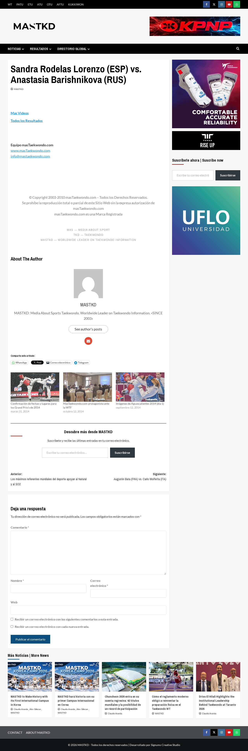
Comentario (20, 527)
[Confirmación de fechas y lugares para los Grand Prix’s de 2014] (35, 387)
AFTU (60, 4)
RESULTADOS (39, 49)
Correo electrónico (99, 583)
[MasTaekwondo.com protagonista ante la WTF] (87, 387)
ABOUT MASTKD (38, 732)
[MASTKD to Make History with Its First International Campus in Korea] (30, 677)
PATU (19, 4)
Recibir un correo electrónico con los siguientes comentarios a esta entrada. (66, 619)
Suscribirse (122, 452)
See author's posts (88, 329)
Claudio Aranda (21, 709)
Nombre (17, 580)
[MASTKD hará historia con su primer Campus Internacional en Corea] (77, 677)
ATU (39, 4)
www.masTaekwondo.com (30, 150)
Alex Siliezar (35, 709)
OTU (49, 4)
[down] (23, 49)
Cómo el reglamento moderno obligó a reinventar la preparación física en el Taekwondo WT (170, 702)
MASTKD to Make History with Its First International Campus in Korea (30, 700)
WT (10, 4)
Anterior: (49, 479)
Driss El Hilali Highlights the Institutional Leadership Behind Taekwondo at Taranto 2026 (217, 702)
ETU (30, 4)
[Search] (237, 48)
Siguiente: (140, 476)
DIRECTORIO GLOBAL (71, 49)
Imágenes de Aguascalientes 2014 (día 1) (140, 403)
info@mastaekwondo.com (30, 156)
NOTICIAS (14, 49)
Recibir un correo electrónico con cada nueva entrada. (52, 626)
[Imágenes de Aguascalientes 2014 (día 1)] (140, 387)
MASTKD (18, 89)
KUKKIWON (76, 4)
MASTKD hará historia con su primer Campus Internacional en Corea (76, 700)
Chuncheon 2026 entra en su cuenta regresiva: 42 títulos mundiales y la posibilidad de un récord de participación (123, 702)
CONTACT (15, 732)
